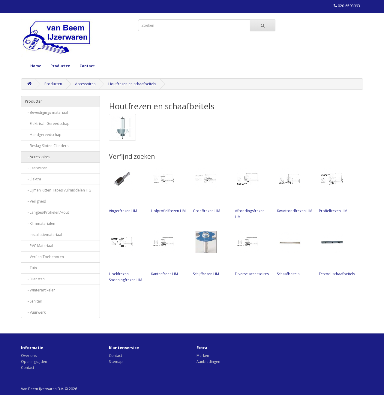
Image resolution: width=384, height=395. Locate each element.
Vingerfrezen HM (123, 210)
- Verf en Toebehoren (44, 256)
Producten (60, 65)
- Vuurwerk (35, 312)
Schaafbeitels (288, 273)
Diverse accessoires (252, 273)
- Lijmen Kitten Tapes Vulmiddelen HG (58, 190)
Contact (87, 65)
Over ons (29, 355)
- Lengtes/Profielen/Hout (47, 212)
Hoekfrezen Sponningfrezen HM (125, 276)
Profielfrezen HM (333, 210)
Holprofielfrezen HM (168, 210)
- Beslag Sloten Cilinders (46, 145)
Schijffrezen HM (206, 273)
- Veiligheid (35, 201)
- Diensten (35, 279)
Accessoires (85, 83)
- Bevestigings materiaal (46, 112)
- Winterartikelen (40, 290)
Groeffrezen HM (206, 210)
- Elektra (33, 179)
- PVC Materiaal (39, 245)
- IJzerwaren (36, 167)
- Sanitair (33, 301)
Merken (202, 355)
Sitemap (116, 361)
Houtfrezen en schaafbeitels (132, 83)
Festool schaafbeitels (337, 273)
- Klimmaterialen (40, 223)
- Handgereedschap (43, 134)
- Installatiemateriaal (43, 234)
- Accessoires (37, 156)
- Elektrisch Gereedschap (47, 123)
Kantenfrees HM (164, 273)
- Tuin (31, 267)
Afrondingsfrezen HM (250, 213)
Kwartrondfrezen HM (294, 210)
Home (35, 65)
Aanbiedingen (208, 361)
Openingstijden (34, 361)
